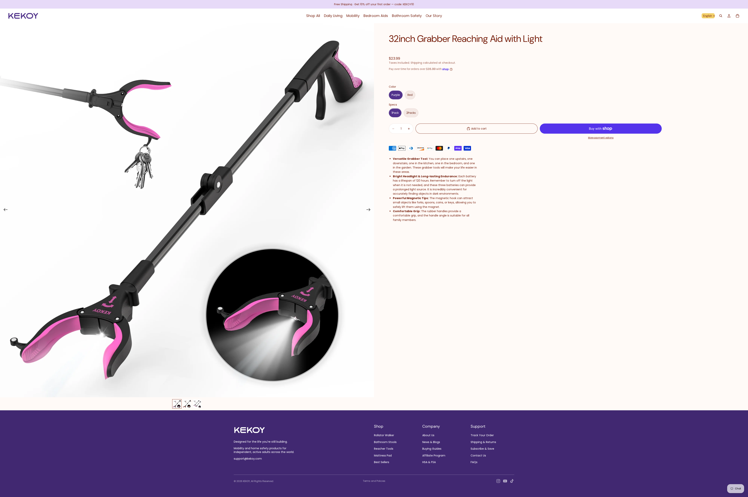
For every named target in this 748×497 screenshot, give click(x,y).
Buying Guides (431, 449)
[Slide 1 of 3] (177, 404)
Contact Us (478, 455)
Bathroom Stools (385, 442)
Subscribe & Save (482, 449)
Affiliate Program (433, 455)
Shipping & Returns (483, 442)
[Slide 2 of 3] (187, 404)
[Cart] (737, 15)
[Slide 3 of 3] (197, 404)
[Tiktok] (512, 481)
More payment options (601, 137)
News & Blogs (431, 442)
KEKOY (246, 481)
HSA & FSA (429, 462)
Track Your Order (482, 435)
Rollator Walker (384, 435)
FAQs (474, 462)
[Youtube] (505, 481)
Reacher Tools (383, 449)
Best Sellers (381, 462)
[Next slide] (369, 210)
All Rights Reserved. (262, 481)
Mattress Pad (383, 455)
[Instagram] (498, 481)
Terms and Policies (374, 481)
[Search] (720, 15)
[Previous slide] (4, 210)
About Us (428, 435)
